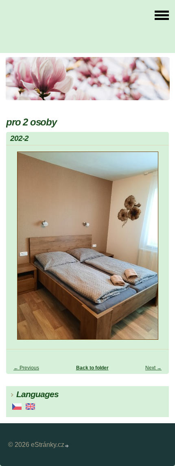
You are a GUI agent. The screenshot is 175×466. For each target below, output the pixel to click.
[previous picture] (19, 249)
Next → (153, 368)
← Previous (26, 368)
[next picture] (156, 249)
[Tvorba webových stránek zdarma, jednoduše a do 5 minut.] (67, 446)
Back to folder (92, 368)
